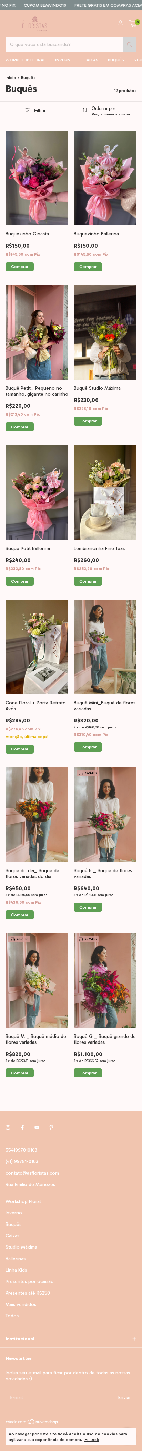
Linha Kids (16, 1270)
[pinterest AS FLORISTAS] (51, 1128)
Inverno (64, 60)
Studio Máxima (21, 1247)
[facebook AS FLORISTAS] (22, 1128)
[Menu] (9, 24)
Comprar (19, 266)
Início (11, 77)
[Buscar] (129, 44)
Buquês (116, 60)
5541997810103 (21, 1150)
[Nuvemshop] (32, 1423)
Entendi (91, 1439)
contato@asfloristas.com (32, 1173)
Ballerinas (16, 1259)
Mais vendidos (21, 1304)
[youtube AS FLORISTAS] (36, 1128)
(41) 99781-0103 (22, 1162)
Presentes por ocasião (30, 1282)
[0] (132, 24)
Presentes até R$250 (28, 1293)
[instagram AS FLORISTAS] (8, 1128)
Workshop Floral (25, 60)
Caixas (90, 60)
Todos (12, 1316)
